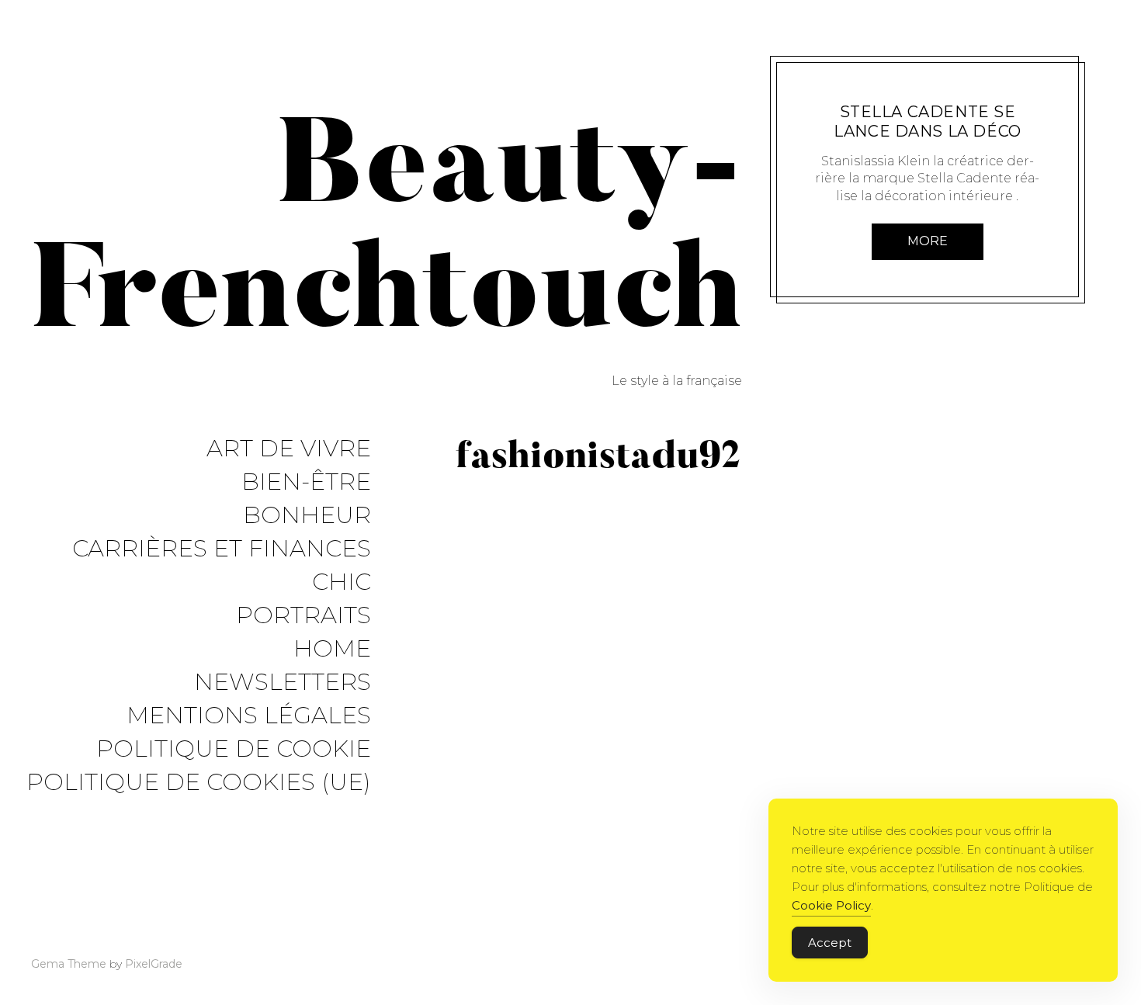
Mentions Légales (249, 715)
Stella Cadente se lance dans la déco (927, 121)
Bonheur (307, 515)
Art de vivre (288, 449)
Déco (856, 92)
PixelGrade (153, 964)
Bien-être (306, 482)
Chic (341, 582)
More (927, 241)
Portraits (303, 615)
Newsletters (282, 682)
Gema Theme (68, 964)
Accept (829, 942)
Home (332, 649)
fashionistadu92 (919, 92)
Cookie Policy (831, 905)
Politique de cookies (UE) (198, 782)
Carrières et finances (221, 549)
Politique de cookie (233, 749)
